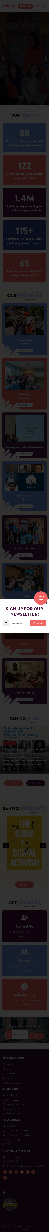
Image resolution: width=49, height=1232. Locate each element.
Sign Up (40, 622)
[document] (24, 616)
